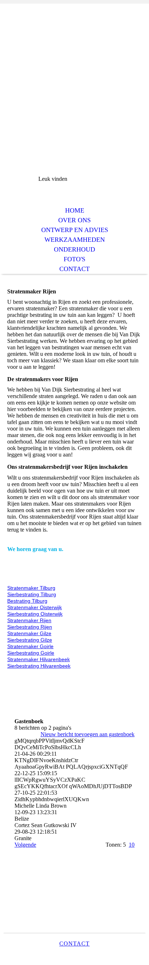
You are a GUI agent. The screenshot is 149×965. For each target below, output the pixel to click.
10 (132, 845)
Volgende (25, 845)
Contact (74, 268)
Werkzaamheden (74, 239)
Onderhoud (74, 249)
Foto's (74, 259)
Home (74, 210)
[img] (74, 39)
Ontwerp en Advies (74, 229)
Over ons (74, 220)
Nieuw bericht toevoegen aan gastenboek (88, 734)
